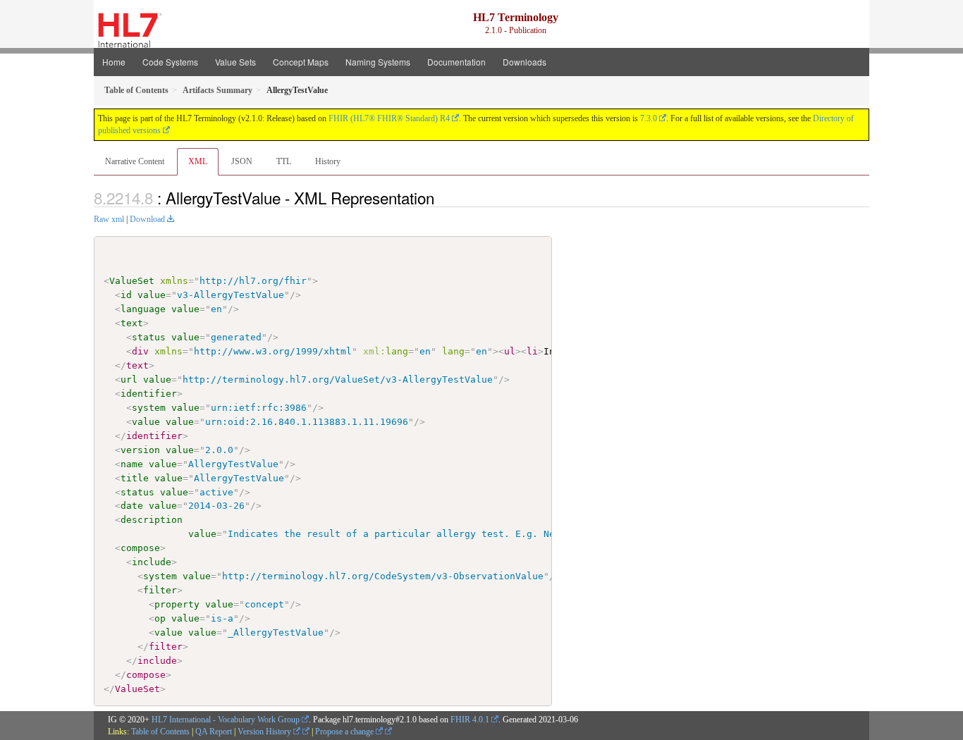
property (177, 604)
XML (197, 161)
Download (147, 219)
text (132, 323)
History (328, 161)
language (143, 309)
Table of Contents (160, 731)
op (160, 618)
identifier (149, 393)
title (135, 478)
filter (160, 590)
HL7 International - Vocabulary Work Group (226, 719)
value (151, 295)
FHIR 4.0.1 (469, 719)
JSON (241, 161)
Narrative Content (134, 161)
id (126, 295)
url (129, 379)
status (149, 337)
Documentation (456, 62)
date (132, 505)
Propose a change (345, 731)
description (152, 519)
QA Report (213, 731)
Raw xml (109, 219)
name (132, 464)
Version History (265, 731)
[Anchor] (442, 197)
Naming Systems (377, 62)
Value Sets (235, 62)
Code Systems (170, 62)
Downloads (524, 62)
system (149, 407)
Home (113, 62)
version (140, 450)
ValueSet (131, 281)
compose (140, 548)
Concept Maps (301, 62)
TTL (283, 161)
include (151, 562)
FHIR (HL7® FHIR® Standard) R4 (389, 118)
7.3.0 (648, 118)
